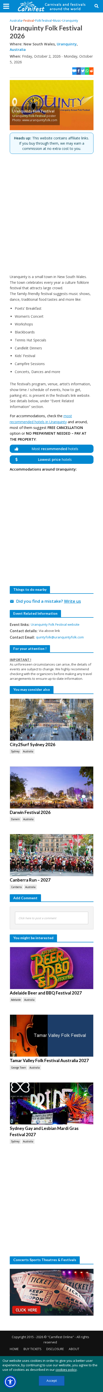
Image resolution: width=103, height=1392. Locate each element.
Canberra (16, 887)
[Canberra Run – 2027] (52, 855)
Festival (29, 20)
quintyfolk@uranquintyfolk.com (60, 637)
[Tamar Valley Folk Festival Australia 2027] (52, 1035)
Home (14, 1349)
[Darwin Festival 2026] (52, 787)
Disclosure (55, 1349)
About (74, 1349)
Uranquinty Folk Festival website (55, 624)
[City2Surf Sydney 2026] (52, 719)
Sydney (15, 751)
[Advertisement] (51, 214)
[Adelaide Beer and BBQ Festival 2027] (52, 968)
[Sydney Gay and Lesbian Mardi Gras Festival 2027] (52, 1103)
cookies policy (66, 1369)
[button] (10, 1382)
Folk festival (43, 20)
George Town (18, 1067)
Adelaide (16, 999)
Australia (16, 20)
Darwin (15, 819)
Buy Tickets (32, 1349)
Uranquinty (70, 20)
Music (57, 20)
